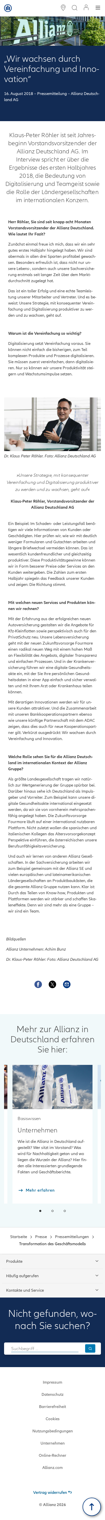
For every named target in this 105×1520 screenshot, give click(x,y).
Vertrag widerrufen (50, 1492)
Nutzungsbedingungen (52, 1431)
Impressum (52, 1382)
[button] (40, 1211)
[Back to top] (92, 1507)
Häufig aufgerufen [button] (22, 1275)
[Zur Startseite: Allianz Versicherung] (8, 8)
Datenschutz (52, 1394)
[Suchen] (90, 1348)
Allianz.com (52, 1467)
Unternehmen (53, 1443)
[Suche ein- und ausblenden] (74, 8)
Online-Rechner (52, 1455)
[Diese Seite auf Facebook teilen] (38, 984)
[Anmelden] (86, 8)
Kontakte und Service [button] (25, 1290)
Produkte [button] (14, 1261)
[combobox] (44, 1348)
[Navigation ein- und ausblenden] (98, 8)
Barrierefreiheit (52, 1406)
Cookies (53, 1418)
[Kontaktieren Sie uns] (67, 984)
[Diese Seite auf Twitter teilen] (52, 984)
